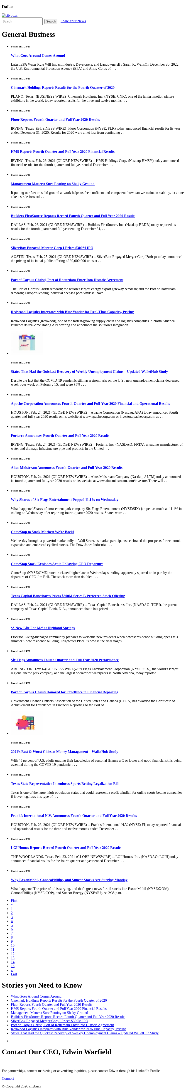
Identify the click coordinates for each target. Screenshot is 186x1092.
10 (13, 945)
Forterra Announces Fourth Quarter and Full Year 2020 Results (60, 435)
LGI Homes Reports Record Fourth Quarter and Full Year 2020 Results (66, 848)
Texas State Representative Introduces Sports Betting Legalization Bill (64, 784)
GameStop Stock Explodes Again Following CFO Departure (57, 564)
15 (13, 966)
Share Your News (73, 21)
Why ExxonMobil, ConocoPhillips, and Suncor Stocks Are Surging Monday (69, 880)
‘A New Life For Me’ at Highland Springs (43, 628)
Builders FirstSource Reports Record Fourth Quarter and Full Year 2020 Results (73, 216)
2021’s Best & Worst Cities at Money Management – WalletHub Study (64, 752)
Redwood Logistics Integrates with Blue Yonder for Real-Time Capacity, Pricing (72, 312)
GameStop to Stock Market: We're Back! (42, 532)
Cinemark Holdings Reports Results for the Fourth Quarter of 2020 (63, 87)
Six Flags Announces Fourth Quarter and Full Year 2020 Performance (65, 660)
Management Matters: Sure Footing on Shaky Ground (53, 184)
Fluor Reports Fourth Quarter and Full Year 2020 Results (55, 119)
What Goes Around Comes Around (38, 55)
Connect (8, 1078)
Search (51, 21)
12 (13, 954)
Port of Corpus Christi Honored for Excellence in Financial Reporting (64, 692)
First (14, 900)
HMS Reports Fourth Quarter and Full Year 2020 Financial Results (63, 151)
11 (12, 949)
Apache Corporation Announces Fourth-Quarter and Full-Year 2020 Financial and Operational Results (90, 403)
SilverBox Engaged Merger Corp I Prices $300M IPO (52, 248)
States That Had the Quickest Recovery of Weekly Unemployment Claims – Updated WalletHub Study (89, 371)
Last (14, 974)
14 (13, 962)
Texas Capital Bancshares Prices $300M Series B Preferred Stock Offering (68, 596)
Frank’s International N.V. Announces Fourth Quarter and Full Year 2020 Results (74, 816)
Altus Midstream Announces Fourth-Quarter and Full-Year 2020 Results (66, 467)
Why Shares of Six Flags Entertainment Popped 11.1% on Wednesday (64, 500)
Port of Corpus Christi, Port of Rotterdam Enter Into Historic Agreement (67, 280)
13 (13, 958)
